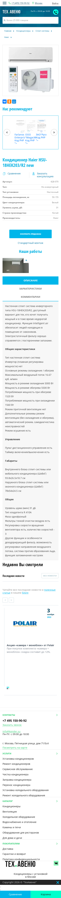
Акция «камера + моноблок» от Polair (30, 645)
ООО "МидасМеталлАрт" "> (30, 139)
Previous (5, 600)
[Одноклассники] (9, 101)
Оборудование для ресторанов (21, 832)
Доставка (8, 848)
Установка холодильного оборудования (26, 790)
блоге (25, 592)
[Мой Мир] (14, 101)
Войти (55, 3)
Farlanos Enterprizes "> (20, 139)
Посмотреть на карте (15, 747)
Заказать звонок (12, 725)
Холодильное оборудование (19, 816)
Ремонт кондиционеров (16, 763)
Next (11, 600)
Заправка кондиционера (17, 779)
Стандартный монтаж (30, 243)
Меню (4, 3)
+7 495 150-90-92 (15, 721)
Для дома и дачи (12, 837)
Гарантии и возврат (14, 854)
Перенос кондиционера (16, 785)
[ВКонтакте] (5, 101)
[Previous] (7, 132)
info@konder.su (12, 731)
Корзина (46, 894)
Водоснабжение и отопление (19, 822)
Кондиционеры (12, 806)
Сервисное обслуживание (18, 769)
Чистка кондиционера (15, 774)
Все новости (50, 575)
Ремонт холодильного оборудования (24, 795)
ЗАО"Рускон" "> (41, 137)
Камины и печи (12, 827)
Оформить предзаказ (30, 234)
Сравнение (15, 894)
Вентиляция (10, 811)
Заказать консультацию (45, 175)
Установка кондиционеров (18, 758)
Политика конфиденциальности (21, 859)
